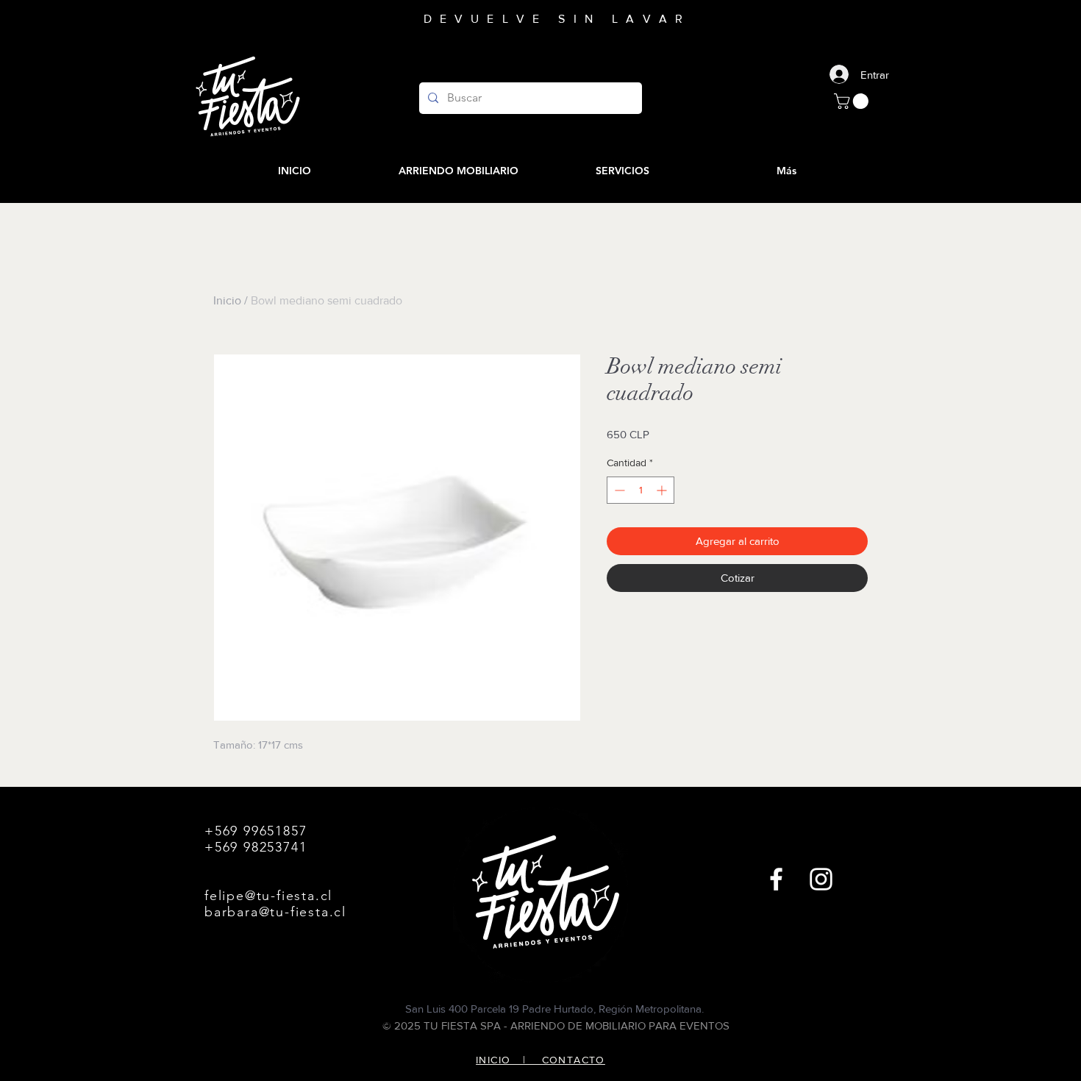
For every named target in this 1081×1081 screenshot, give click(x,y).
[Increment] (663, 490)
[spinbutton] (640, 490)
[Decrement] (618, 490)
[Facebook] (776, 879)
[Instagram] (821, 879)
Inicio (227, 300)
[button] (853, 101)
